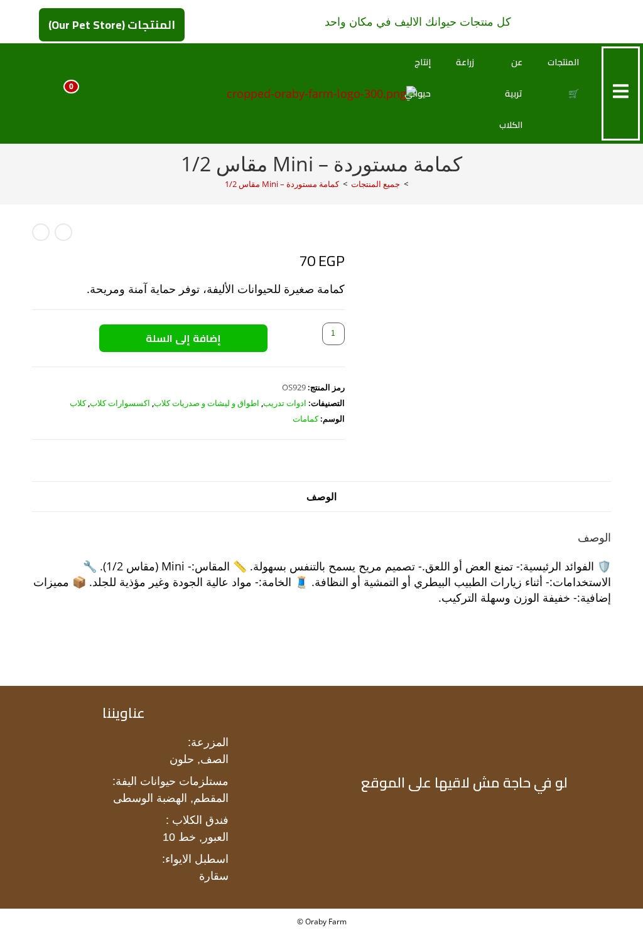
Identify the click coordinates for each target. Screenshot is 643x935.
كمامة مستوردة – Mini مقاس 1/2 (282, 184)
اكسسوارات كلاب (120, 403)
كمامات (305, 418)
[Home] (415, 184)
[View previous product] (63, 232)
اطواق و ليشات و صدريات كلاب (206, 403)
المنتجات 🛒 (563, 78)
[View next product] (41, 232)
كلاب (78, 403)
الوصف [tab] (321, 496)
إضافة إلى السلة (183, 338)
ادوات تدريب (284, 403)
